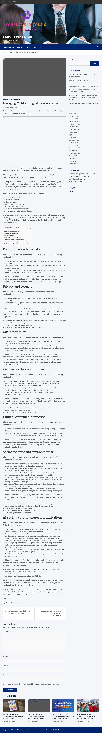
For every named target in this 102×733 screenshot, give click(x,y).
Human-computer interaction (14, 239)
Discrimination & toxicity (13, 231)
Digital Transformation (11, 99)
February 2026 (74, 116)
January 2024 (73, 164)
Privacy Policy (32, 47)
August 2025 (73, 132)
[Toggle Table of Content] (28, 228)
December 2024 (74, 145)
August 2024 (73, 156)
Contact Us (20, 47)
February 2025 (74, 140)
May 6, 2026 (31, 721)
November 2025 (74, 124)
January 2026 (73, 119)
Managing (13, 603)
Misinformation (10, 235)
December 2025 (74, 121)
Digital (8, 603)
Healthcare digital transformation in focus (83, 104)
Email (5, 666)
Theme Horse (37, 730)
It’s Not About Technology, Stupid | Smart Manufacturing (13, 718)
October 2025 (73, 127)
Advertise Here (9, 47)
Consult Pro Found (17, 37)
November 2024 (74, 148)
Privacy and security (11, 233)
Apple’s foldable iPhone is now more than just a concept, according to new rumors (50, 613)
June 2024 (72, 161)
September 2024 (74, 153)
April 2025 (72, 135)
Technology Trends (76, 182)
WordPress (58, 730)
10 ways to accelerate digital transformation (37, 717)
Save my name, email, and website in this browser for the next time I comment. (32, 684)
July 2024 (72, 158)
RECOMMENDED (10, 696)
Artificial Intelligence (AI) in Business (82, 174)
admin (17, 107)
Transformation (25, 603)
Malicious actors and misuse (14, 237)
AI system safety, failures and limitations (18, 244)
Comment (7, 631)
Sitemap (42, 47)
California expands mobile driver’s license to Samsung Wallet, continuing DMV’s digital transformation (83, 89)
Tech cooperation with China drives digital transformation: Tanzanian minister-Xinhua (83, 97)
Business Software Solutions (79, 176)
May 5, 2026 (55, 721)
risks (18, 603)
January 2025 (73, 143)
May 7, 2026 (6, 721)
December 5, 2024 (8, 107)
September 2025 (74, 129)
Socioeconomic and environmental (16, 242)
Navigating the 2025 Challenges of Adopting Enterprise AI (19, 612)
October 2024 (73, 151)
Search (71, 59)
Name (5, 657)
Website (5, 675)
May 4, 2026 (80, 721)
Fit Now (71, 192)
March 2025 (73, 137)
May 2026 (72, 113)
